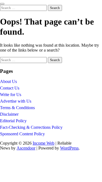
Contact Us (9, 88)
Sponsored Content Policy (22, 134)
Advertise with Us (15, 101)
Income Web (43, 143)
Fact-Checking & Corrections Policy (31, 127)
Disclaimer (9, 114)
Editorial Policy (13, 120)
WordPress (69, 148)
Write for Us (10, 94)
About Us (8, 81)
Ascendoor (26, 148)
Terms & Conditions (17, 107)
